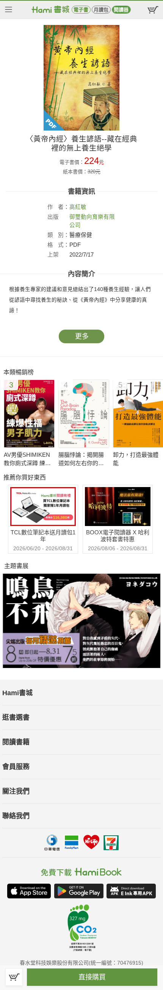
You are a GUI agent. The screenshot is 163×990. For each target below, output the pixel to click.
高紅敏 (77, 207)
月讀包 (101, 9)
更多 (82, 336)
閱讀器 (121, 9)
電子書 (81, 9)
